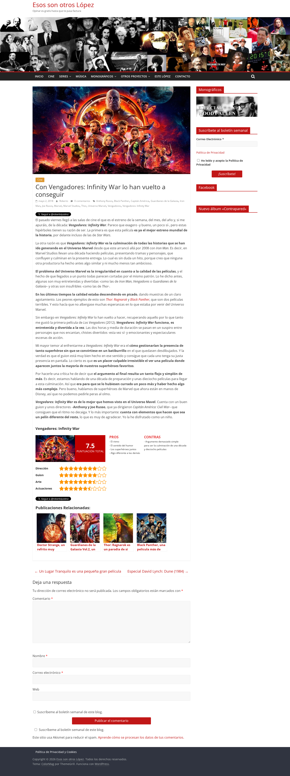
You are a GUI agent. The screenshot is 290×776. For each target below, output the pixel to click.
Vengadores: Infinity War (136, 206)
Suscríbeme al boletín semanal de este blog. (69, 712)
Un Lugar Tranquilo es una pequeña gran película (78, 571)
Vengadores (114, 206)
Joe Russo (47, 206)
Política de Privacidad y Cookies (56, 752)
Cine (51, 76)
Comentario (43, 598)
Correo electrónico (48, 672)
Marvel (58, 206)
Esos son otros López (63, 4)
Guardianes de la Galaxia (164, 201)
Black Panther (121, 201)
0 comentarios (82, 201)
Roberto (64, 201)
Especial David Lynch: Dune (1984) (157, 571)
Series (63, 76)
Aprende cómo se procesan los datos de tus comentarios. (141, 737)
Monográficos (102, 76)
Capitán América (140, 201)
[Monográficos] (226, 98)
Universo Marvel (97, 206)
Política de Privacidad (210, 152)
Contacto (182, 76)
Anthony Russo (104, 201)
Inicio (39, 76)
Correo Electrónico (210, 139)
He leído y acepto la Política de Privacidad (219, 162)
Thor (83, 206)
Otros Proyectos (134, 76)
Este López (162, 76)
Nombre (40, 656)
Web (36, 689)
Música (81, 76)
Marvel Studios (71, 206)
